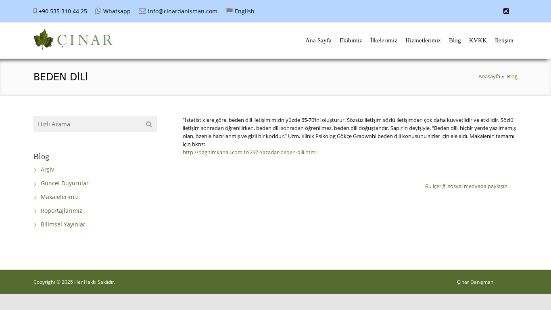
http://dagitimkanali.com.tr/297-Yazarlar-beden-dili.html (250, 152)
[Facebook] (512, 184)
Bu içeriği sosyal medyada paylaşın (466, 186)
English (245, 11)
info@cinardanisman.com (182, 11)
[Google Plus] (514, 184)
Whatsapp (117, 11)
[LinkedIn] (517, 184)
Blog (512, 76)
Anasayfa (489, 76)
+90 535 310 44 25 (63, 11)
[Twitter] (513, 184)
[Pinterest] (515, 184)
